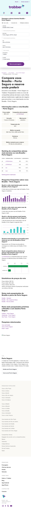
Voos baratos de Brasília (8, 424)
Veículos (4, 472)
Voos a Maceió (6, 406)
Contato (4, 491)
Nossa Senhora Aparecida (9, 446)
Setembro (4, 441)
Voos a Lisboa (5, 391)
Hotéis (3, 469)
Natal (3, 450)
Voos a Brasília (5, 410)
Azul (7, 171)
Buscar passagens (15, 64)
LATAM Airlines (9, 161)
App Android (5, 483)
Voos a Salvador (6, 397)
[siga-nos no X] (8, 506)
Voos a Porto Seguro (7, 326)
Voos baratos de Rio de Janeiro (10, 421)
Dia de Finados (6, 448)
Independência (5, 444)
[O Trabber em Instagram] (3, 506)
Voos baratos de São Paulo (9, 419)
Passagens (5, 465)
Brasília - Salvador (6, 298)
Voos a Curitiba (6, 408)
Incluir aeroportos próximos (9, 30)
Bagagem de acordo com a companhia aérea (13, 437)
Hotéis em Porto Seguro (10, 369)
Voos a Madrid (5, 404)
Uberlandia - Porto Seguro (8, 315)
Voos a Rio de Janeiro (7, 395)
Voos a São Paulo (6, 388)
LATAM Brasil (20, 114)
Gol (6, 167)
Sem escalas (6, 50)
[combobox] (15, 27)
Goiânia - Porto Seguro (8, 313)
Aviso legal (4, 502)
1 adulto (5, 54)
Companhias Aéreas (7, 434)
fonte (3, 355)
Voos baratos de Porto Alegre (9, 430)
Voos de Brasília (6, 325)
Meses (3, 439)
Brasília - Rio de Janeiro (8, 301)
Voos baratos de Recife (8, 426)
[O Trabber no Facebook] (5, 506)
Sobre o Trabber (6, 478)
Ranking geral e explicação (9, 174)
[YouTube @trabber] (11, 506)
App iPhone (5, 485)
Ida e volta (5, 22)
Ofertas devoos (6, 467)
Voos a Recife (5, 393)
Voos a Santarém (6, 413)
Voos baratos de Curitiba (8, 428)
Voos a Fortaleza (6, 400)
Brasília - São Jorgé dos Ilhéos (10, 300)
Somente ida (14, 22)
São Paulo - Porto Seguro (8, 317)
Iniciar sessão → (25, 1)
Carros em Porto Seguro (10, 373)
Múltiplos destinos (24, 22)
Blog (3, 480)
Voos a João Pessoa (7, 415)
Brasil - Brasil (5, 328)
